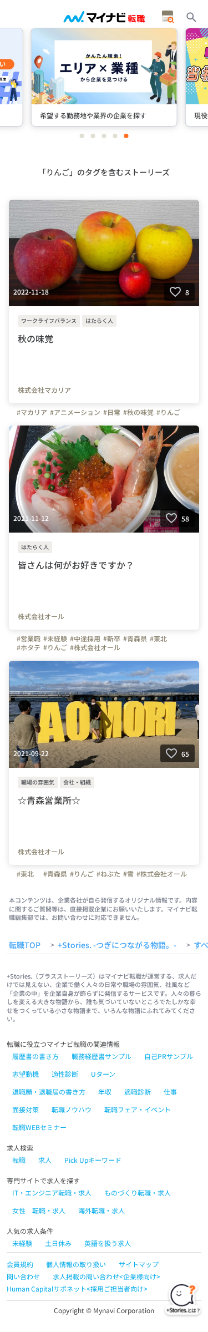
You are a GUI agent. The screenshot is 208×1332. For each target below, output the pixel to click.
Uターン (103, 1073)
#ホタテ (28, 647)
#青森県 (135, 638)
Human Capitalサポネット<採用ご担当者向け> (77, 1288)
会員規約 (20, 1264)
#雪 (128, 873)
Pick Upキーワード (92, 1159)
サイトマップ (139, 1264)
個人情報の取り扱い (76, 1264)
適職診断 (137, 1091)
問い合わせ (23, 1276)
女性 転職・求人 (38, 1210)
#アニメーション (75, 412)
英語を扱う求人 (107, 1243)
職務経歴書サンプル (101, 1056)
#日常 (111, 412)
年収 (104, 1091)
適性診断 (65, 1073)
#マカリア (32, 412)
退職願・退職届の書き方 (48, 1091)
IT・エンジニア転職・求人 (52, 1192)
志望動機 (25, 1073)
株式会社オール (41, 616)
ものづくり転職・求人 (137, 1192)
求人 (45, 1159)
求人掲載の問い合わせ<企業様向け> (106, 1276)
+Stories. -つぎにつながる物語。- (117, 945)
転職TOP (24, 945)
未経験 (22, 1243)
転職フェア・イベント (137, 1109)
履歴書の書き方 (35, 1056)
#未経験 (55, 638)
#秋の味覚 (138, 412)
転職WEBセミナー (39, 1127)
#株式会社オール (95, 647)
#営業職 (28, 638)
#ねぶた (108, 873)
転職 (19, 1159)
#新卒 (111, 638)
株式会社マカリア (44, 390)
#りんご (168, 412)
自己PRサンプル (168, 1056)
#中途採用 (85, 638)
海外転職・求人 (101, 1210)
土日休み (58, 1243)
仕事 (170, 1091)
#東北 (158, 638)
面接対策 (25, 1109)
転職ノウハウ (72, 1109)
